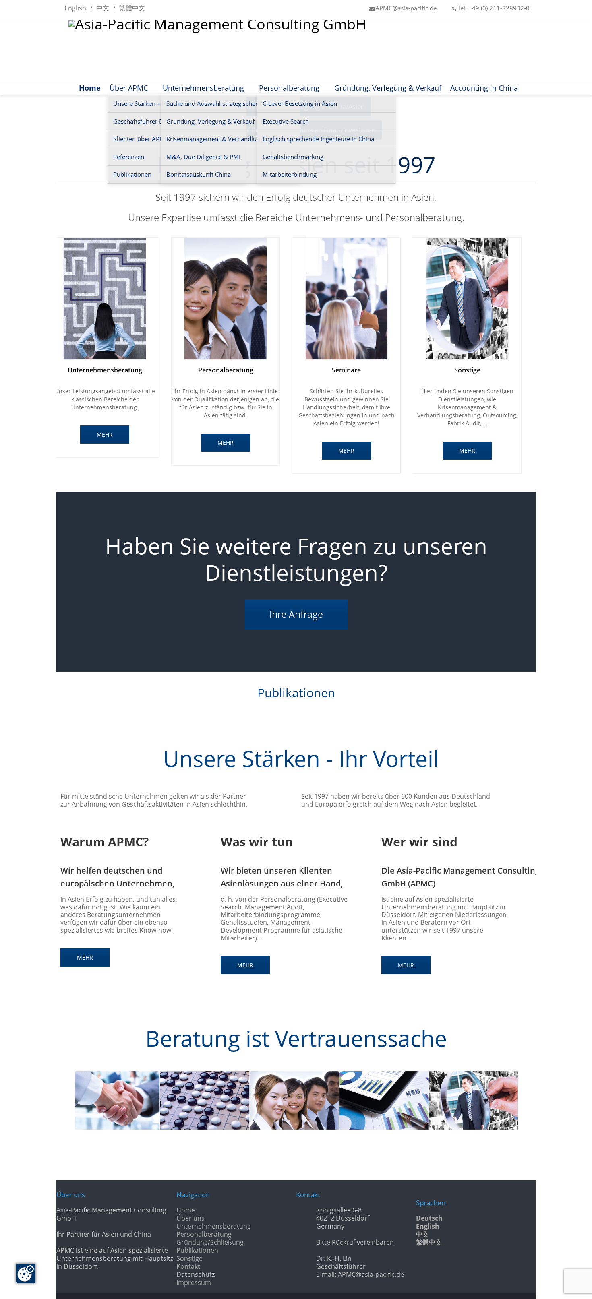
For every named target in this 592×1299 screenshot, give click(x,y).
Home (90, 88)
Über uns (190, 1218)
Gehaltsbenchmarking (293, 157)
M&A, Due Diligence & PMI (203, 157)
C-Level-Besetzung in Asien (300, 103)
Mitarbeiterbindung (290, 174)
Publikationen (197, 1250)
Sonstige (189, 1258)
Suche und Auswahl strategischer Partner (223, 103)
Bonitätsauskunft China (198, 174)
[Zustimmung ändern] (25, 1273)
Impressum (193, 1282)
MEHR (105, 434)
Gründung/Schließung (210, 1242)
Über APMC (129, 88)
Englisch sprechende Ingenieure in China (318, 139)
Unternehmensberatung (203, 88)
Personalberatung (289, 88)
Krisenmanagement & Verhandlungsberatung (228, 139)
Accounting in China (484, 88)
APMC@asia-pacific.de (406, 8)
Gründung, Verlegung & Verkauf (210, 121)
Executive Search (286, 121)
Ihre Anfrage (296, 614)
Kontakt (188, 1266)
